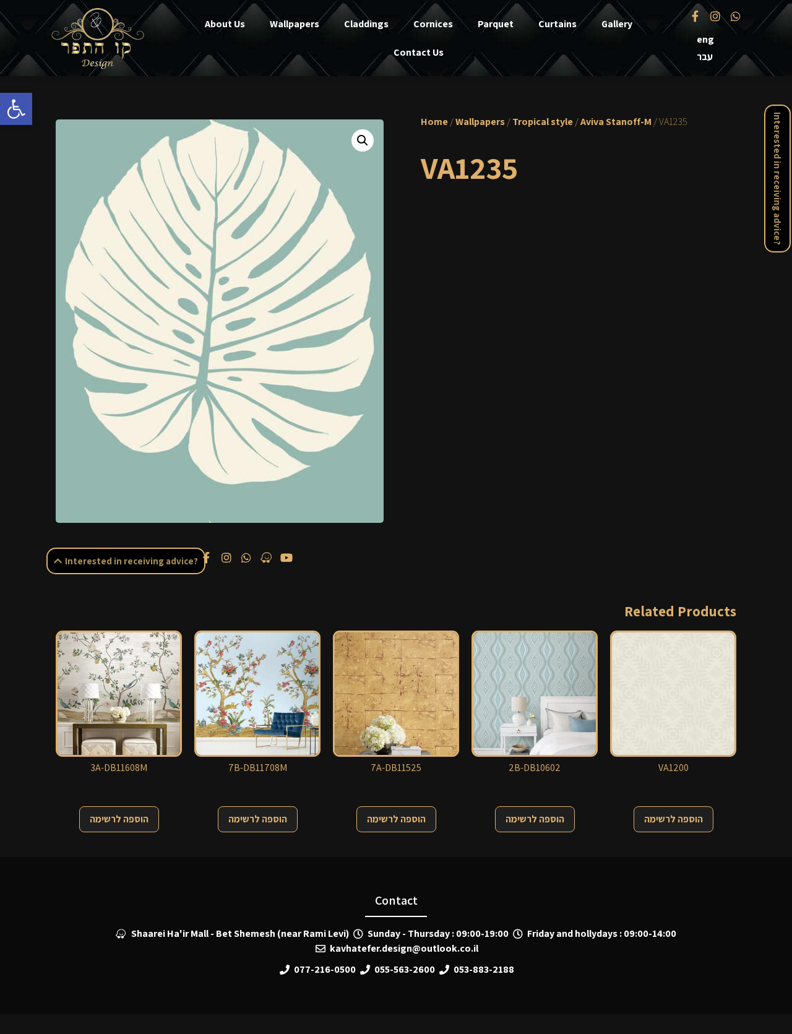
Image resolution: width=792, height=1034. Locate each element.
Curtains (557, 23)
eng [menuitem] (705, 39)
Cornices (433, 23)
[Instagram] (715, 15)
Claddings (366, 23)
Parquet (496, 23)
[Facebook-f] (695, 15)
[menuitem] (705, 39)
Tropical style (542, 121)
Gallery (616, 23)
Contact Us (419, 52)
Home (434, 121)
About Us (225, 23)
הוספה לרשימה (119, 818)
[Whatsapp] (735, 15)
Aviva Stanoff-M (616, 121)
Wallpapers (294, 23)
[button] (16, 109)
